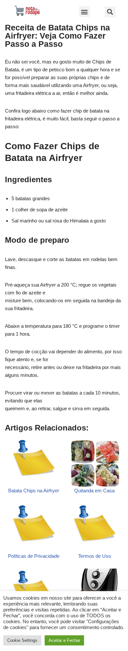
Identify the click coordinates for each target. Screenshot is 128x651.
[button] (84, 11)
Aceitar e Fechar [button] (64, 640)
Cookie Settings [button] (22, 640)
